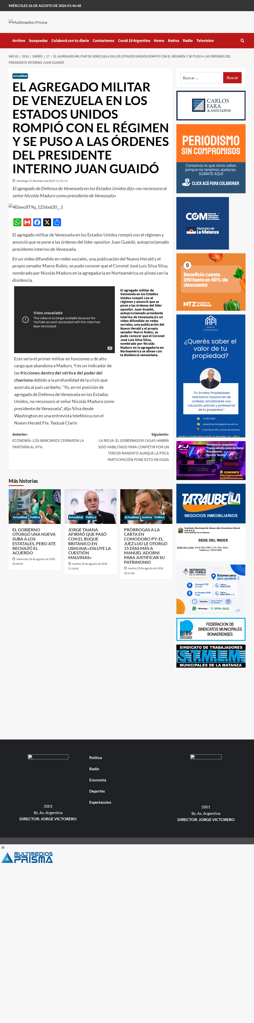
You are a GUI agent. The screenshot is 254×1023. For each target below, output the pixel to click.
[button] (242, 40)
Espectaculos (100, 802)
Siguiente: (133, 447)
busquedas (38, 40)
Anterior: (48, 441)
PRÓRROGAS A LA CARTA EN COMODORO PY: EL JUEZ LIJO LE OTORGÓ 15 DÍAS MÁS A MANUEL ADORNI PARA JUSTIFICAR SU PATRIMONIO (145, 546)
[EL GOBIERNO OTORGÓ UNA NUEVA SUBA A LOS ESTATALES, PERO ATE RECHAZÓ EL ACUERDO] (35, 506)
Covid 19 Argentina (134, 40)
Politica (35, 517)
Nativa (173, 40)
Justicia (147, 517)
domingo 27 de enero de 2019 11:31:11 (42, 181)
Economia (97, 780)
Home (159, 40)
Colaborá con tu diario (70, 40)
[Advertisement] (211, 702)
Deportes (97, 791)
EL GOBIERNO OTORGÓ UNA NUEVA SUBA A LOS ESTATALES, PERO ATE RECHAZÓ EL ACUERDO (34, 541)
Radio (188, 40)
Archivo (18, 40)
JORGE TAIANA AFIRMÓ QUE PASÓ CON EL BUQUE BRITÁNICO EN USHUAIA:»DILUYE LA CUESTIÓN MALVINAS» (89, 543)
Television (205, 40)
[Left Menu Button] (2, 847)
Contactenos (103, 40)
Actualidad (20, 76)
